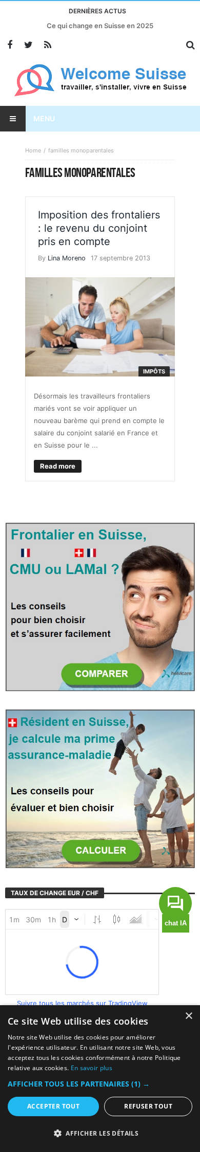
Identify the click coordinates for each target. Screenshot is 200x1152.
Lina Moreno (67, 258)
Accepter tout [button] (53, 1106)
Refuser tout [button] (148, 1106)
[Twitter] (28, 45)
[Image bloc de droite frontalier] (100, 606)
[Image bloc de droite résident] (100, 788)
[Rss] (47, 45)
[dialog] (100, 1078)
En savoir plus (91, 1068)
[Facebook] (9, 45)
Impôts (154, 371)
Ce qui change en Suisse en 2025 (100, 25)
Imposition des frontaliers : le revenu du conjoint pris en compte (99, 228)
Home (33, 150)
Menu (44, 118)
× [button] (188, 1016)
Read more (57, 466)
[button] (100, 1084)
